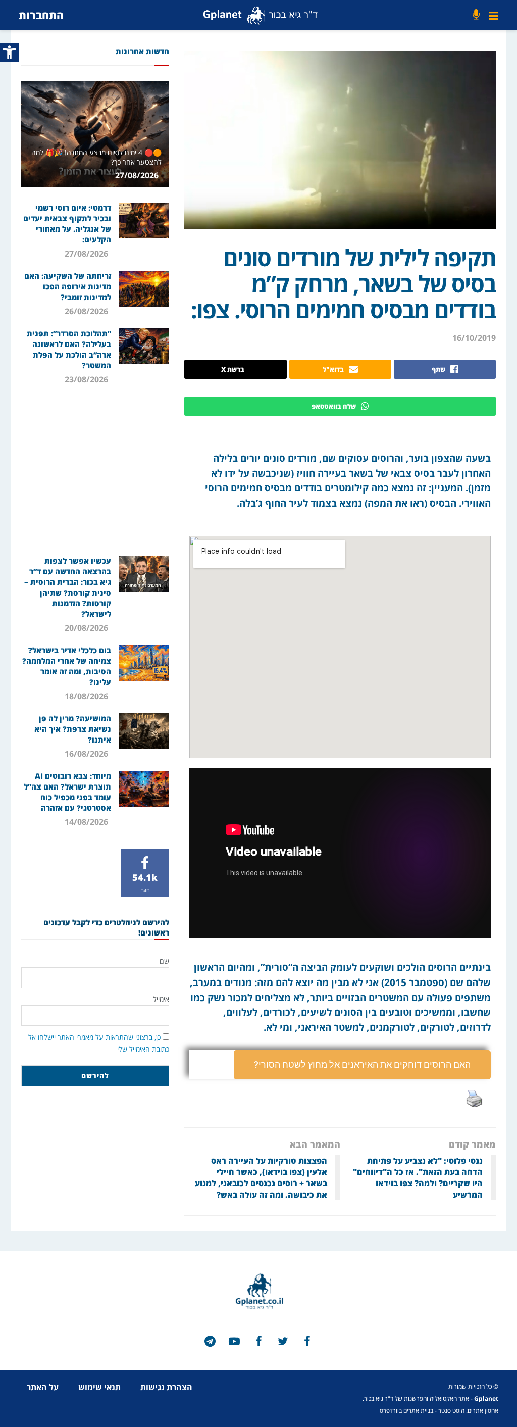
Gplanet (486, 1398)
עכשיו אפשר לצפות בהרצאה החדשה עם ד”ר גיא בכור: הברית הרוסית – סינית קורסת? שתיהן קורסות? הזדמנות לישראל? (67, 587)
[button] (362, 1064)
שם (164, 961)
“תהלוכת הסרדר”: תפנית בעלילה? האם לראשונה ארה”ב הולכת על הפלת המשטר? (69, 349)
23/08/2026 (87, 379)
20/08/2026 (87, 627)
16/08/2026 (87, 753)
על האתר (43, 1387)
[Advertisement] (93, 470)
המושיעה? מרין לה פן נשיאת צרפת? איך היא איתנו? (72, 729)
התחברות (41, 15)
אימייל (161, 999)
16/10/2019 (474, 337)
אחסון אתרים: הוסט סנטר (468, 1410)
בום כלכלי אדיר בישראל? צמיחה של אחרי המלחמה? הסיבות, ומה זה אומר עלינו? (66, 666)
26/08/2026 (87, 311)
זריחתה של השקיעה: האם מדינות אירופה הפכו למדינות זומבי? (67, 286)
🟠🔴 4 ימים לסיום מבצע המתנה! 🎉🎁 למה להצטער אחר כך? (96, 156)
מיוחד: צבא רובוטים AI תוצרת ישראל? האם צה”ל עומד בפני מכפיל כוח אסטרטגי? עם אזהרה (67, 792)
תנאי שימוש (99, 1387)
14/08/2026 (87, 821)
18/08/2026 (87, 696)
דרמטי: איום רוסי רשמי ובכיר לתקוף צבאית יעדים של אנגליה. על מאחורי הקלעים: (67, 223)
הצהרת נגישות (166, 1387)
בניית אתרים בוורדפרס (406, 1410)
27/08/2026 (138, 175)
